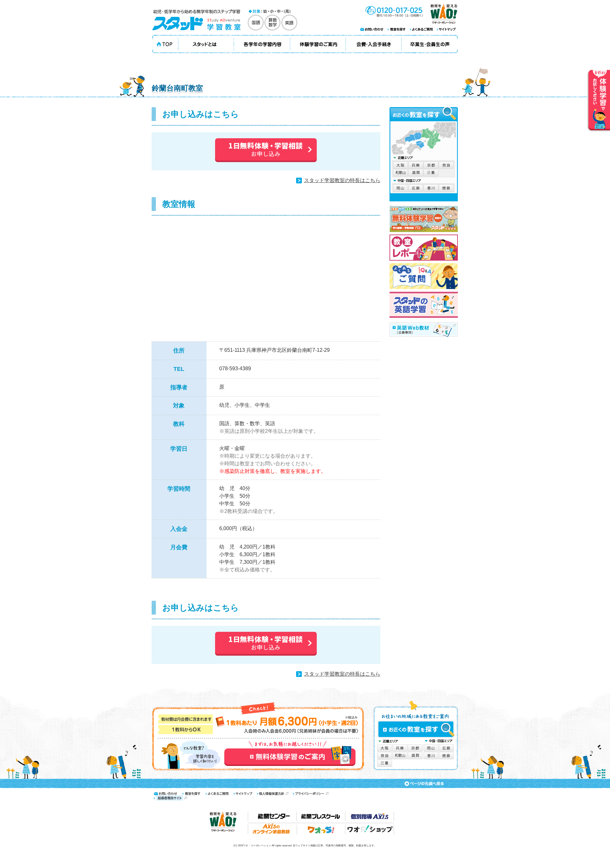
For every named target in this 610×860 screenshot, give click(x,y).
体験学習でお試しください (598, 100)
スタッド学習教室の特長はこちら (342, 180)
